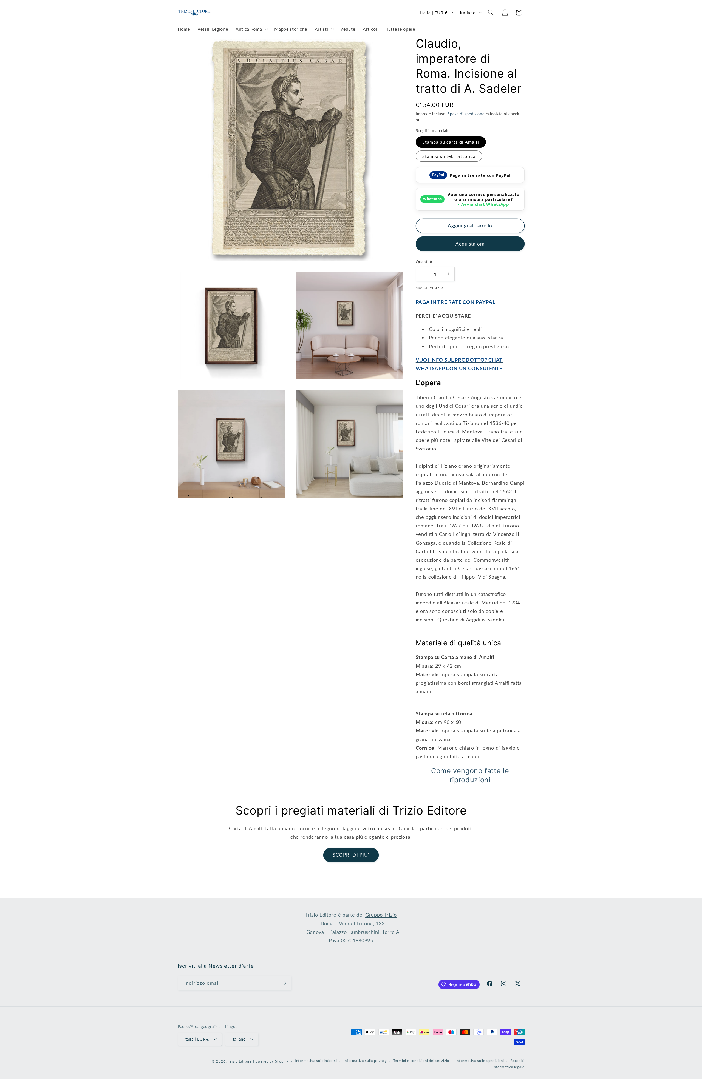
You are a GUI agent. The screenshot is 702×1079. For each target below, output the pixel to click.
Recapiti (517, 1061)
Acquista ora (470, 243)
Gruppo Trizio (381, 915)
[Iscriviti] (284, 983)
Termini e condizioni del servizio (421, 1061)
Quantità (424, 261)
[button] (251, 29)
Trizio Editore (240, 1061)
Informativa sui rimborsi (316, 1061)
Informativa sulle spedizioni (479, 1061)
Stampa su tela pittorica (449, 155)
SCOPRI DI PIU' (351, 855)
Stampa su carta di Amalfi (450, 141)
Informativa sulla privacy (365, 1061)
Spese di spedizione (466, 113)
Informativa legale (508, 1067)
